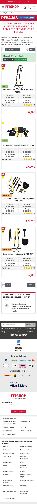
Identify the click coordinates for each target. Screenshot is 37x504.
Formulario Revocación (9, 434)
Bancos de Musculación (24, 458)
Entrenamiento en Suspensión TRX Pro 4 (18, 145)
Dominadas (23, 486)
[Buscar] (29, 7)
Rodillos (22, 471)
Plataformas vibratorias (24, 492)
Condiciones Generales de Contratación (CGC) (9, 423)
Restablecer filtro (20, 59)
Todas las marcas (8, 498)
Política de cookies (25, 422)
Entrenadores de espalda (8, 487)
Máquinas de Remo (26, 450)
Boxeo (5, 466)
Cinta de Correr (7, 450)
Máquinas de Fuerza (9, 453)
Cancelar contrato (18, 411)
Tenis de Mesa (7, 457)
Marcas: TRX (8, 59)
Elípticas (5, 446)
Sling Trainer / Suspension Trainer (12, 13)
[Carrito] (34, 7)
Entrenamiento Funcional (7, 481)
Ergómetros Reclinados (23, 467)
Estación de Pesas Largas (25, 476)
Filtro (31, 49)
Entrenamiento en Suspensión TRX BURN (18, 254)
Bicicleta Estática (8, 471)
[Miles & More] (18, 384)
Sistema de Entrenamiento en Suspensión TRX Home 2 (19, 200)
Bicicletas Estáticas (26, 446)
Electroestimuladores (9, 491)
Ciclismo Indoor (7, 462)
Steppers (6, 475)
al (9, 405)
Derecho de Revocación (26, 431)
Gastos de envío (7, 431)
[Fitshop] (12, 7)
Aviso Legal (23, 427)
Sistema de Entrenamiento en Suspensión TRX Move (19, 91)
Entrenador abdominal (26, 480)
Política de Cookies (8, 427)
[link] (7, 305)
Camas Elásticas (25, 453)
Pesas (22, 462)
